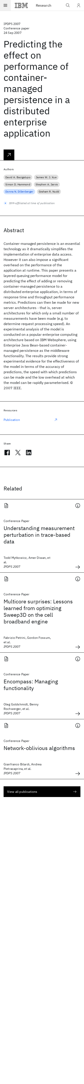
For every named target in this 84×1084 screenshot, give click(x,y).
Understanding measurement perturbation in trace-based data (39, 535)
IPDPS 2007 (12, 24)
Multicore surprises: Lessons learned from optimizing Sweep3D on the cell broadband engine (38, 611)
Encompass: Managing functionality (31, 684)
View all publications (22, 792)
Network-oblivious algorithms (39, 748)
